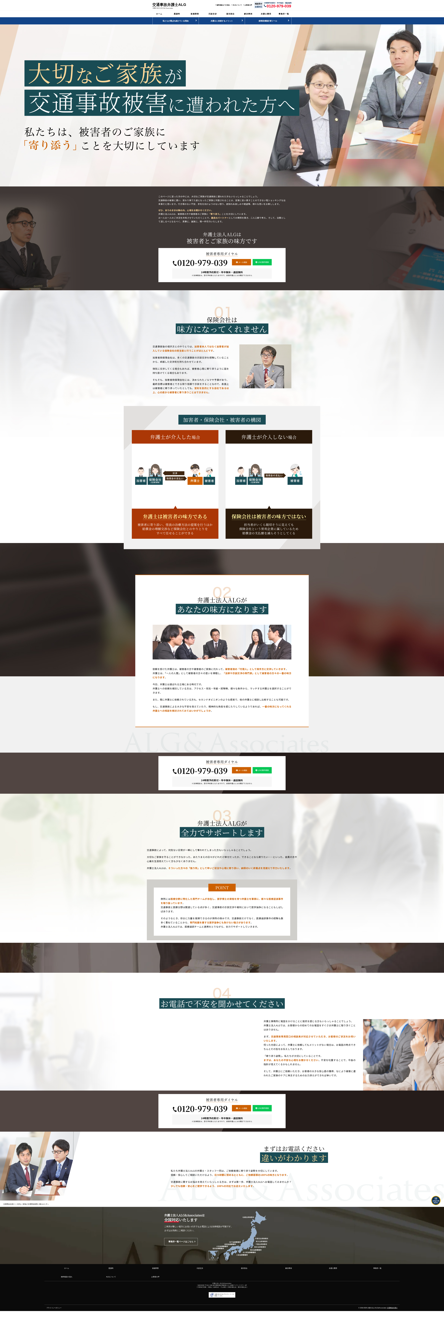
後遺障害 (195, 14)
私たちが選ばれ (176, 21)
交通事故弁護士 (392, 1308)
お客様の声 (248, 5)
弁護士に (222, 21)
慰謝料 (177, 14)
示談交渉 (212, 14)
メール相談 (242, 262)
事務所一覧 (284, 14)
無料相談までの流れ (223, 5)
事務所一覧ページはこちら (180, 1241)
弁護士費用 (266, 14)
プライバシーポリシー (54, 1308)
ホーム (159, 14)
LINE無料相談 (263, 262)
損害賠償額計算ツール (268, 21)
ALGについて (237, 5)
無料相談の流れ (66, 1277)
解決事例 (248, 14)
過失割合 (230, 14)
